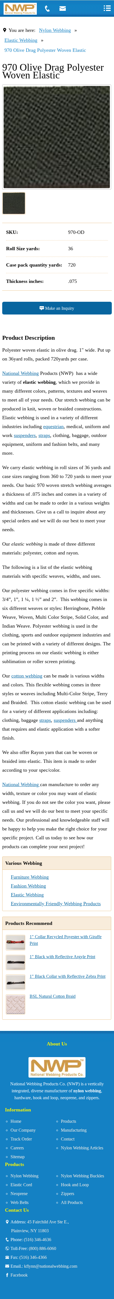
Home (16, 1121)
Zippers (67, 1193)
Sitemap (18, 1156)
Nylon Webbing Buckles (82, 1175)
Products (68, 1121)
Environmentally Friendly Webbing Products (56, 903)
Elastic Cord (21, 1184)
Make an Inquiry (59, 308)
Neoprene (19, 1193)
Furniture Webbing (30, 877)
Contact (67, 1139)
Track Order (21, 1139)
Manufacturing (74, 1130)
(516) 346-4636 (37, 1239)
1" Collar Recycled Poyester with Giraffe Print (66, 940)
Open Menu (107, 8)
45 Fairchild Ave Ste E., (40, 1226)
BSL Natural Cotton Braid (53, 996)
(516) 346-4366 (33, 1257)
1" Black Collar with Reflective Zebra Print (67, 976)
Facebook (19, 1275)
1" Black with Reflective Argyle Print (62, 956)
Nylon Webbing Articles (82, 1147)
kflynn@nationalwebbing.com (50, 1266)
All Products (72, 1202)
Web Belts (19, 1202)
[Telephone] (51, 9)
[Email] (66, 9)
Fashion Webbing (28, 886)
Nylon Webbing (55, 30)
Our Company (23, 1130)
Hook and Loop (75, 1184)
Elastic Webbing (20, 40)
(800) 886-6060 (42, 1248)
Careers (17, 1147)
